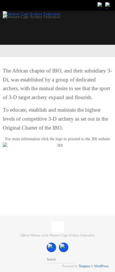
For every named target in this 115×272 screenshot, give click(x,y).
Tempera (84, 266)
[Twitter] (108, 5)
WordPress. (101, 266)
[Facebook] (100, 5)
